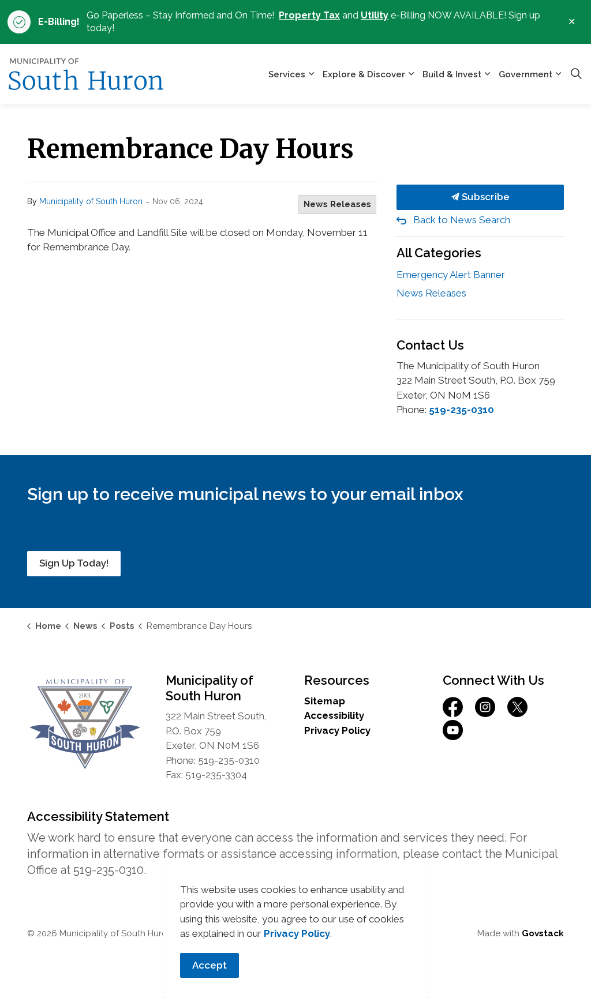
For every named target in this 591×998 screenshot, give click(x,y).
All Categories (439, 252)
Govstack (543, 933)
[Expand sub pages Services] (311, 74)
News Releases (337, 204)
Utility (374, 15)
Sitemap (324, 701)
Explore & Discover (364, 74)
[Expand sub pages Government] (558, 74)
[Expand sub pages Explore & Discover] (411, 74)
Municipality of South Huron (91, 201)
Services (286, 74)
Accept (209, 965)
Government (525, 74)
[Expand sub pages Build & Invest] (487, 74)
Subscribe (484, 196)
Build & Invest (451, 74)
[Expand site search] (576, 74)
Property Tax (309, 15)
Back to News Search (461, 220)
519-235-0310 (461, 409)
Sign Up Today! (74, 563)
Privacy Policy (337, 730)
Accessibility (334, 715)
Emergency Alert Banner (451, 274)
